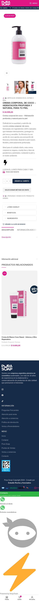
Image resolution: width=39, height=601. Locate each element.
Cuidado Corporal (8, 342)
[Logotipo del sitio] (6, 3)
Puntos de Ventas (8, 448)
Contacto (5, 456)
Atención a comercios (10, 418)
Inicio (4, 436)
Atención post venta (9, 414)
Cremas (17, 342)
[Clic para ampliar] (6, 73)
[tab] (8, 229)
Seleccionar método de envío (17, 190)
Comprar (5, 440)
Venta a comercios (9, 452)
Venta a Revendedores (10, 426)
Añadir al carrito (22, 181)
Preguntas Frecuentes (10, 410)
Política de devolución (10, 422)
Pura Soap (6, 444)
